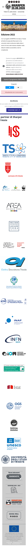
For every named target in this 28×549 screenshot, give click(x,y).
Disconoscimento (16, 543)
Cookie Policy (9, 542)
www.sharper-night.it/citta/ (14, 74)
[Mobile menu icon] (3, 7)
